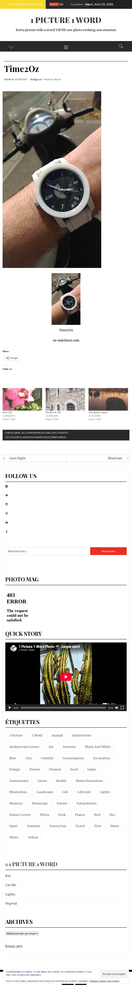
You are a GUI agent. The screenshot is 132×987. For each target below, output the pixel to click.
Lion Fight (17, 458)
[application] (66, 676)
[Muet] (116, 710)
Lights (75, 4)
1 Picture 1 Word (66, 20)
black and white (98, 747)
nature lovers (20, 815)
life (65, 792)
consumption (73, 758)
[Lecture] (10, 710)
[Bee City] (22, 399)
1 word (37, 735)
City (43, 432)
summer (33, 826)
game (91, 769)
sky (112, 815)
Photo (44, 815)
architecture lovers (24, 747)
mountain (40, 803)
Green (42, 781)
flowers (55, 769)
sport (13, 826)
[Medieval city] (65, 399)
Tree (97, 826)
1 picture (16, 735)
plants (80, 815)
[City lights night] (108, 399)
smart (54, 437)
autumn (69, 747)
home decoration (89, 781)
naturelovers (87, 803)
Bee (8, 876)
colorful (16, 437)
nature (62, 803)
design (14, 769)
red (97, 815)
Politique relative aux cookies (104, 981)
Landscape (44, 792)
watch (62, 437)
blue (12, 758)
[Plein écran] (122, 710)
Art (51, 747)
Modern (28, 437)
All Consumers (31, 432)
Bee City (7, 412)
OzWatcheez (42, 437)
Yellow (33, 837)
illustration (18, 792)
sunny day (58, 826)
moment (16, 803)
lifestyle (84, 792)
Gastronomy (18, 781)
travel (80, 826)
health (61, 781)
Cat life (10, 885)
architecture (81, 735)
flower (35, 769)
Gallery (51, 432)
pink (62, 815)
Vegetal (11, 903)
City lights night (98, 412)
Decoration (101, 758)
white (14, 837)
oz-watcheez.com (66, 340)
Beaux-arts (13, 946)
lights (105, 792)
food (74, 769)
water (114, 826)
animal (57, 735)
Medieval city (53, 412)
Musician (115, 458)
